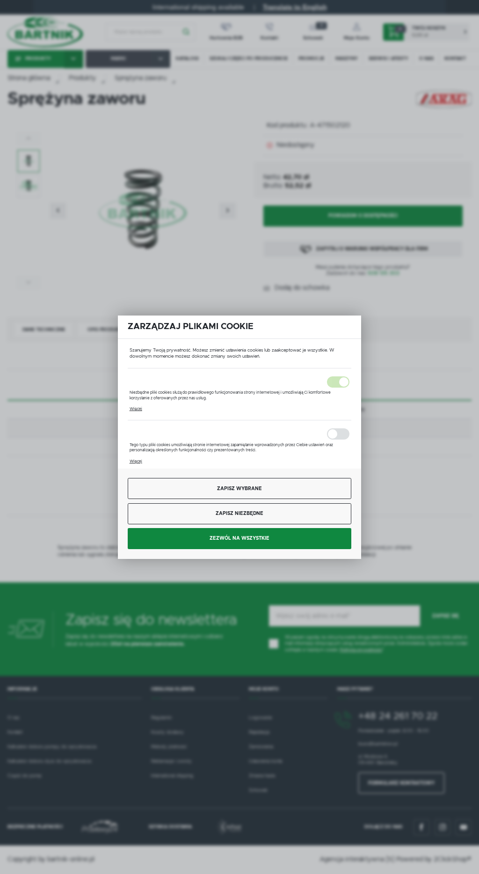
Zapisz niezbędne (239, 513)
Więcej (136, 409)
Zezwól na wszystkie (239, 538)
